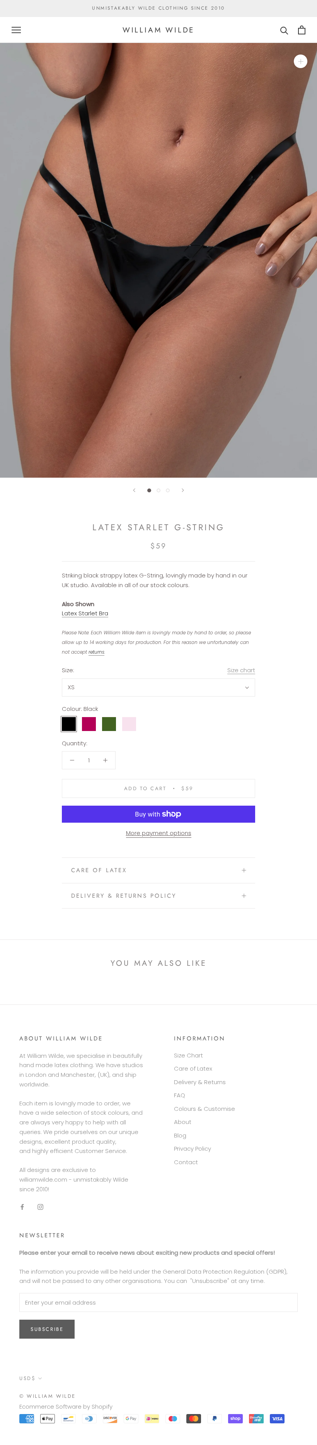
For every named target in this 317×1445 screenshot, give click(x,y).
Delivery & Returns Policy (123, 896)
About (182, 1122)
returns (96, 652)
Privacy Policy (192, 1148)
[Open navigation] (16, 30)
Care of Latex (99, 870)
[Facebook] (22, 1206)
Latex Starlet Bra (85, 613)
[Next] (183, 490)
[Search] (284, 30)
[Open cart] (301, 30)
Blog (180, 1135)
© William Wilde (47, 1396)
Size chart (241, 670)
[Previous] (134, 490)
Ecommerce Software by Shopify (65, 1406)
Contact (186, 1162)
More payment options (158, 833)
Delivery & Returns (200, 1082)
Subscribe (47, 1329)
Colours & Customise (204, 1109)
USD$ (27, 1378)
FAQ (179, 1095)
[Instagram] (40, 1206)
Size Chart (188, 1055)
